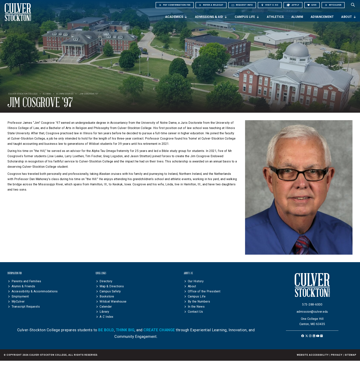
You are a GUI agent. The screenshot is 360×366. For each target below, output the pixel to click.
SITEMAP (350, 355)
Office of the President (204, 291)
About (346, 17)
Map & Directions (112, 286)
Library (104, 311)
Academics (174, 17)
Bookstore (107, 296)
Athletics (275, 17)
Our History (196, 281)
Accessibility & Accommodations (35, 291)
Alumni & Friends (23, 286)
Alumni (297, 17)
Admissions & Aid (209, 17)
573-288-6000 (312, 304)
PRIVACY (336, 355)
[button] (303, 335)
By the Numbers (199, 301)
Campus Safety (110, 291)
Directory (106, 281)
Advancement (322, 17)
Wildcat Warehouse (113, 301)
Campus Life (245, 17)
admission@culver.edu (312, 311)
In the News (196, 306)
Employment (20, 296)
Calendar (106, 306)
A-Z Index (106, 316)
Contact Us (195, 311)
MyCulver (18, 301)
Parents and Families (26, 281)
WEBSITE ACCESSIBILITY (313, 355)
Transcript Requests (26, 306)
